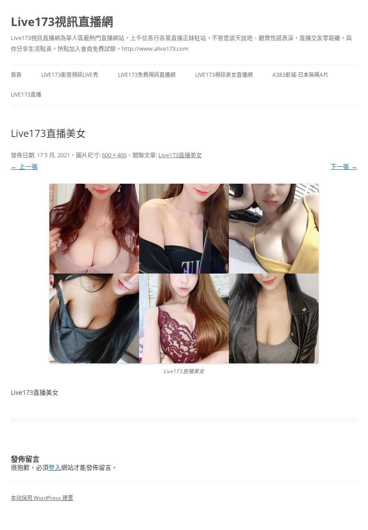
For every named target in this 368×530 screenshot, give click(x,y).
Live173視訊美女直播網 (224, 75)
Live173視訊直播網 (62, 21)
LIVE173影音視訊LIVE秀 (69, 75)
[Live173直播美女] (184, 273)
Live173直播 (26, 94)
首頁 (16, 75)
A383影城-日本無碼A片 (300, 75)
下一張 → (343, 166)
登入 (54, 467)
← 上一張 (24, 166)
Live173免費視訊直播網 (146, 75)
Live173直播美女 (180, 155)
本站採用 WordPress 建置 (42, 498)
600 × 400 (114, 155)
